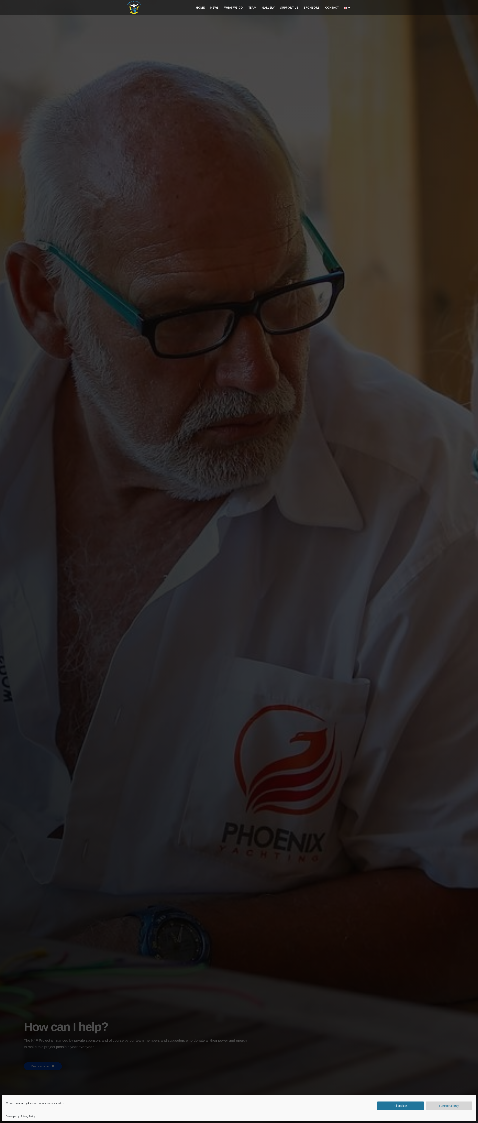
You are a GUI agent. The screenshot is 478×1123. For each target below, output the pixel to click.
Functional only (449, 1105)
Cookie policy (12, 1116)
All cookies (400, 1105)
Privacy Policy (28, 1116)
